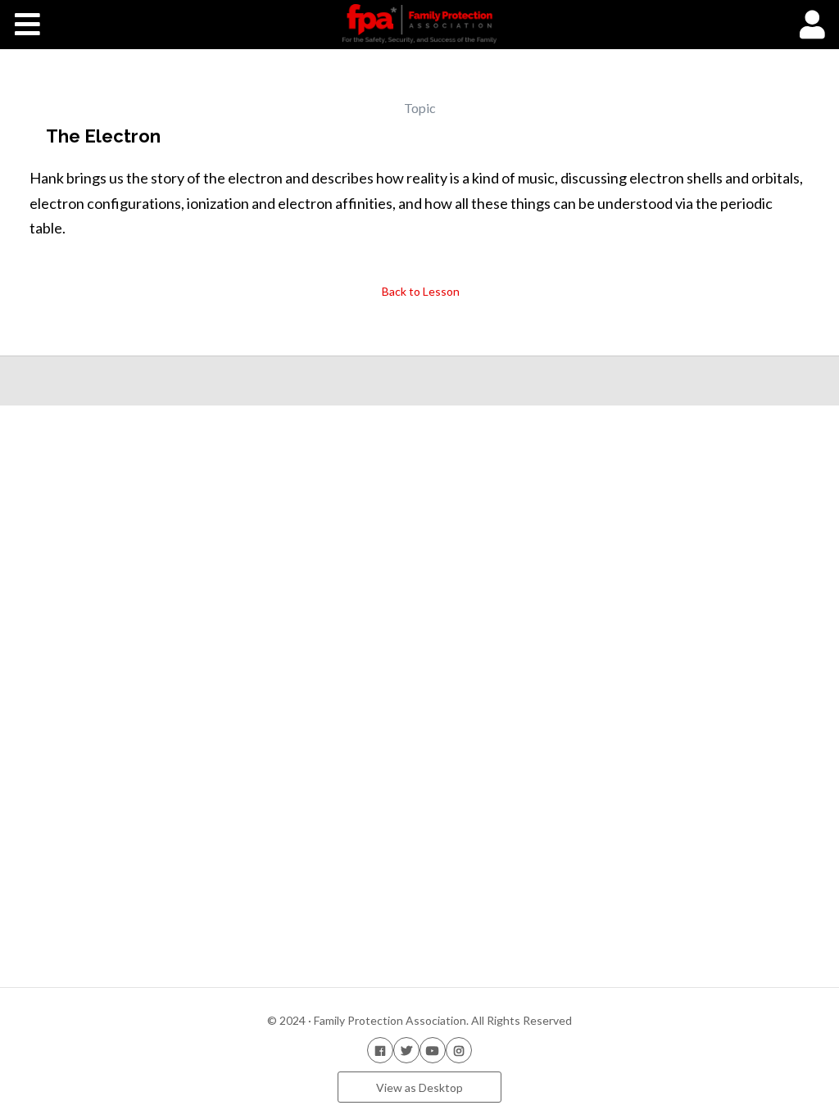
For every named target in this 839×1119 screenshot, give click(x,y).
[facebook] (380, 1050)
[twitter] (406, 1050)
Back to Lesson (419, 291)
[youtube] (433, 1050)
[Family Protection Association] (419, 24)
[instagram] (459, 1050)
